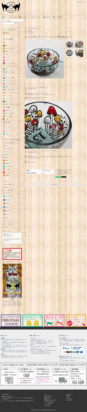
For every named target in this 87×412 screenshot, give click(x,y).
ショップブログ (37, 17)
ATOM (7, 226)
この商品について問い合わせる (63, 172)
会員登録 (68, 395)
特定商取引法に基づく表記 (50, 400)
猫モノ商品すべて (32, 31)
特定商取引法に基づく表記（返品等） (65, 169)
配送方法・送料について (8, 224)
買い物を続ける (60, 174)
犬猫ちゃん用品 (6, 122)
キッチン (30, 26)
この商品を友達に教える (62, 171)
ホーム (5, 17)
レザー (4, 42)
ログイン (68, 397)
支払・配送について (25, 17)
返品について (47, 398)
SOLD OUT (54, 184)
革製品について (6, 187)
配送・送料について (48, 397)
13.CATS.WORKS (43, 410)
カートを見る (58, 17)
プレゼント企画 (6, 193)
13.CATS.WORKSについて (9, 184)
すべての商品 (14, 17)
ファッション (6, 54)
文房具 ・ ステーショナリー (9, 89)
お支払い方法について (8, 221)
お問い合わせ (48, 17)
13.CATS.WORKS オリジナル (34, 28)
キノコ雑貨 (31, 33)
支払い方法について (48, 395)
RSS (4, 226)
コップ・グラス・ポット (38, 26)
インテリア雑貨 (6, 107)
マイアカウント (81, 2)
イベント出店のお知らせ (8, 190)
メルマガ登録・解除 (48, 402)
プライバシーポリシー (49, 401)
